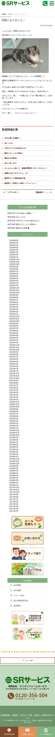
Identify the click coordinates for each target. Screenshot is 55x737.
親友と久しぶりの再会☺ (13, 153)
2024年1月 (13, 314)
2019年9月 (13, 437)
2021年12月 (14, 373)
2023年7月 (13, 328)
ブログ (22, 207)
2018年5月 (13, 475)
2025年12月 (14, 259)
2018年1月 (13, 485)
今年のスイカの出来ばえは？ (15, 148)
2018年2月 (13, 483)
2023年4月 (13, 335)
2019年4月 (13, 449)
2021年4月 (13, 392)
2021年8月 (13, 383)
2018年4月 (13, 478)
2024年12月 (14, 288)
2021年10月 (14, 378)
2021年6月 (13, 388)
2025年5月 (13, 276)
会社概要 (17, 585)
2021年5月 (13, 390)
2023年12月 (14, 316)
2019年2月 (13, 454)
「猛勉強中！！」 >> (43, 192)
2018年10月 (14, 464)
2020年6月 (13, 416)
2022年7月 (13, 357)
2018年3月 (13, 480)
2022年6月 (13, 359)
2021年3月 (13, 395)
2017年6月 (13, 502)
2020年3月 (13, 423)
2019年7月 (13, 442)
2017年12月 (14, 487)
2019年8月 (13, 440)
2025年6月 (13, 274)
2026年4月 (13, 250)
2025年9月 (13, 266)
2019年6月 (13, 445)
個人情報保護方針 (20, 601)
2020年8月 (13, 411)
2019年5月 (13, 447)
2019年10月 (14, 435)
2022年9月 (13, 352)
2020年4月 (13, 421)
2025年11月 (14, 262)
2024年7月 (13, 300)
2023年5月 (13, 333)
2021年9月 (13, 380)
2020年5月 (13, 418)
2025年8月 (13, 269)
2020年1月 (13, 428)
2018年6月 (13, 473)
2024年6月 (13, 302)
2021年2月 (13, 397)
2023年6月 (13, 331)
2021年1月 (13, 399)
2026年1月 (13, 257)
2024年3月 (13, 309)
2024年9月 (13, 295)
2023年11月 (14, 319)
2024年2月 (13, 312)
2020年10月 (14, 407)
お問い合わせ (27, 734)
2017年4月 (13, 506)
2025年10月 (14, 264)
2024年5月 (13, 304)
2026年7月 (13, 243)
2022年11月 (14, 347)
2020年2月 (13, 426)
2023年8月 (13, 326)
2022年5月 (13, 361)
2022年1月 (13, 371)
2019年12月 (14, 430)
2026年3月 (13, 252)
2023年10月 (14, 321)
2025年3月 (13, 281)
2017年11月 (14, 490)
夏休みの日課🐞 (10, 158)
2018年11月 (14, 461)
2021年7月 (13, 385)
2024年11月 (14, 290)
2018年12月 (14, 459)
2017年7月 (13, 499)
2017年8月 (13, 497)
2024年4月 (13, 307)
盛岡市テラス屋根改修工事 (14, 178)
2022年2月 (13, 369)
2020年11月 (14, 404)
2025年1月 (13, 285)
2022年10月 (14, 350)
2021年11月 (14, 376)
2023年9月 (13, 323)
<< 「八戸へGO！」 (11, 192)
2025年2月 (13, 283)
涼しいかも (8, 143)
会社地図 (17, 590)
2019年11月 (14, 433)
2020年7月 (13, 414)
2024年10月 (14, 293)
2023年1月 (13, 342)
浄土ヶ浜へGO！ (10, 163)
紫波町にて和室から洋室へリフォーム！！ (20, 183)
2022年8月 (13, 354)
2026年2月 (13, 255)
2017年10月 (14, 492)
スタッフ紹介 (19, 595)
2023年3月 (13, 338)
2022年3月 (13, 366)
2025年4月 (13, 278)
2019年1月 (13, 456)
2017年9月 (13, 494)
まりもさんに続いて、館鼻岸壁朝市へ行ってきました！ (26, 168)
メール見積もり (45, 734)
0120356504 (9, 734)
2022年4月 (13, 364)
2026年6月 (13, 245)
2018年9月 (13, 466)
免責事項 (17, 606)
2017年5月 (13, 504)
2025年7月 (13, 271)
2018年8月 (13, 468)
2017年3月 (13, 509)
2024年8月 (13, 297)
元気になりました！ (13, 20)
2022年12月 (14, 345)
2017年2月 (13, 511)
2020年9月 (13, 409)
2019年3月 (13, 452)
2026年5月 (13, 247)
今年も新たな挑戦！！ (13, 138)
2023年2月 (13, 340)
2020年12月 (14, 402)
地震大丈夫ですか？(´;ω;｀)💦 (16, 173)
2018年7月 (13, 471)
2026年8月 (13, 240)
